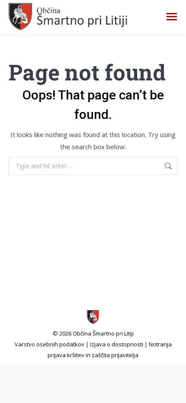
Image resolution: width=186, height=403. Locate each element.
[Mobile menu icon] (171, 16)
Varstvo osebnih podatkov (49, 344)
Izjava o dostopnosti (116, 344)
